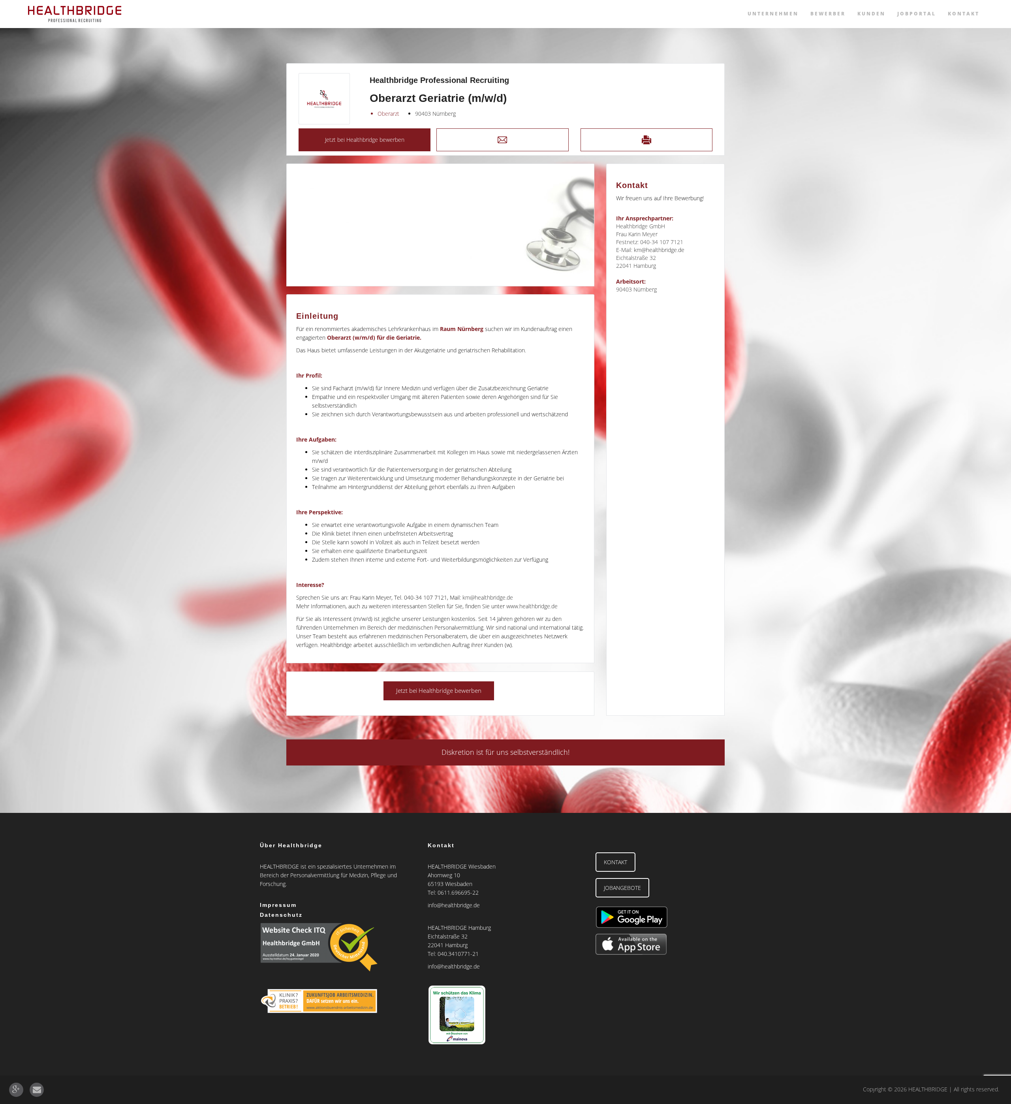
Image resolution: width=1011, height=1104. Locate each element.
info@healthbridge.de (454, 905)
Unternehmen (773, 13)
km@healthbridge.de (487, 597)
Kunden (871, 13)
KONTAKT (615, 862)
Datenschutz (281, 915)
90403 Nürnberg (435, 113)
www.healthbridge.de (532, 606)
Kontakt (963, 13)
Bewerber (828, 13)
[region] (440, 225)
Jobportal (916, 13)
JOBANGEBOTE (622, 887)
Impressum (278, 905)
